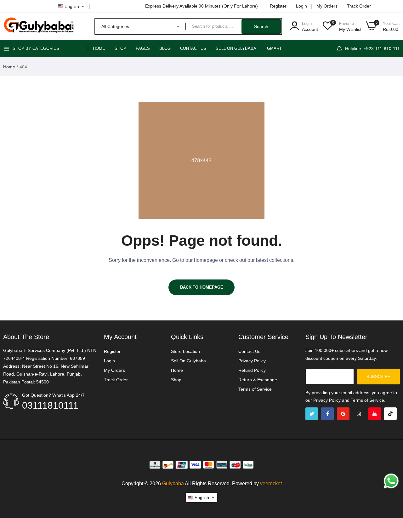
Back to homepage (201, 287)
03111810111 (50, 405)
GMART (274, 48)
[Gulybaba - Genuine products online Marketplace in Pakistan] (38, 26)
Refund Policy (252, 370)
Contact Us (193, 48)
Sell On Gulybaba (188, 360)
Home (99, 48)
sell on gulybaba (236, 48)
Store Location (185, 351)
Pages (143, 48)
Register (278, 6)
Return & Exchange (257, 379)
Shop (120, 48)
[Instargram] (359, 413)
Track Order (359, 6)
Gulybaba (173, 483)
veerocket (271, 483)
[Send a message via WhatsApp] (391, 481)
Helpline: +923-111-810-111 (372, 48)
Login (301, 6)
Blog (165, 48)
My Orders (327, 6)
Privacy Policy (252, 360)
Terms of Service (255, 389)
